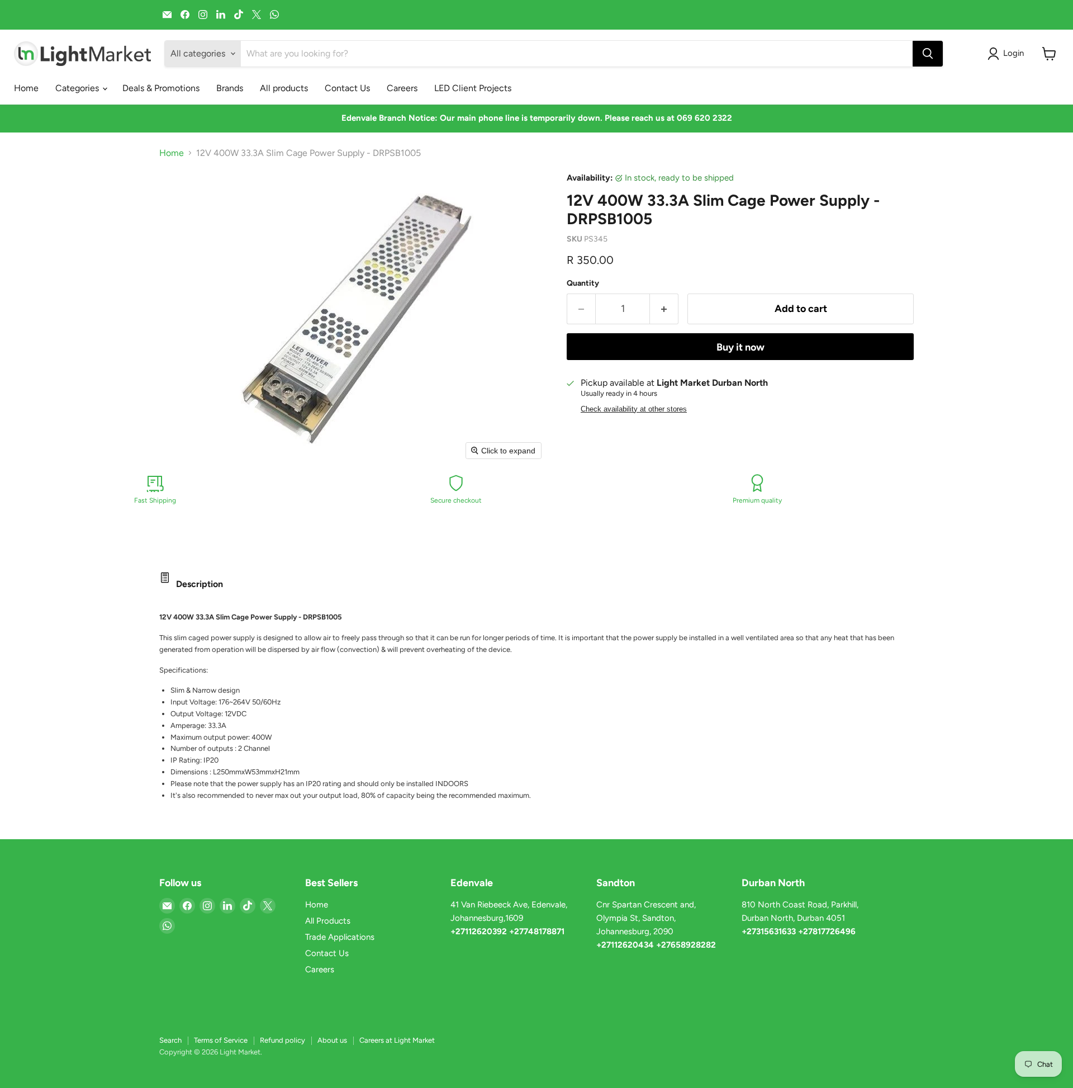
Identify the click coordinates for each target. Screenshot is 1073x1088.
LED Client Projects (472, 88)
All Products (327, 921)
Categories (78, 88)
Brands (229, 88)
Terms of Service (221, 1040)
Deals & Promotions (161, 88)
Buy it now (740, 347)
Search (170, 1040)
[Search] (928, 54)
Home (26, 88)
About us (332, 1040)
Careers (402, 88)
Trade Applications (339, 937)
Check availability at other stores (634, 409)
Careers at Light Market (397, 1040)
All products (284, 88)
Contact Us (347, 88)
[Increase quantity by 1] (664, 309)
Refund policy (282, 1040)
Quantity (583, 283)
